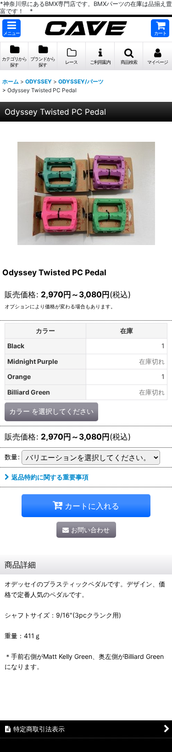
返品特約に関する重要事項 (50, 477)
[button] (11, 28)
